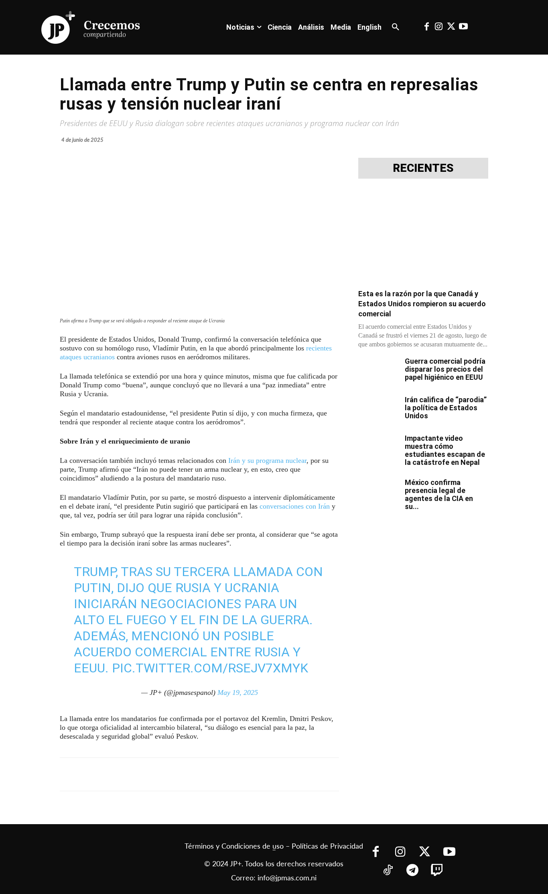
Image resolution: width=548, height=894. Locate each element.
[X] (145, 774)
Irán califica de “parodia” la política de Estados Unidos (446, 407)
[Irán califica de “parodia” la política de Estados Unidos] (378, 410)
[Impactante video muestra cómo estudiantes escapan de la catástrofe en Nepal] (378, 448)
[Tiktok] (388, 871)
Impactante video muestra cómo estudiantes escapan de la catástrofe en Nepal (445, 450)
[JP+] (91, 27)
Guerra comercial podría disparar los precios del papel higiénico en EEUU (445, 369)
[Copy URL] (237, 774)
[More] (256, 774)
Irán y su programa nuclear (267, 460)
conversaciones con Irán (295, 506)
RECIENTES (423, 168)
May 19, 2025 (237, 692)
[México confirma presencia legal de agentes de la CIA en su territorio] (378, 493)
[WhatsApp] (182, 774)
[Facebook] (426, 27)
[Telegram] (163, 774)
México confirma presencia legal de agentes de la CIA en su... (439, 494)
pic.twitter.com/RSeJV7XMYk (210, 668)
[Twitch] (437, 871)
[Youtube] (463, 27)
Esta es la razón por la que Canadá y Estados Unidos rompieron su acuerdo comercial (422, 303)
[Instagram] (439, 27)
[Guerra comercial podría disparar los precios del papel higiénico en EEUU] (378, 371)
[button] (395, 27)
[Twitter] (451, 27)
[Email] (219, 774)
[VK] (200, 774)
